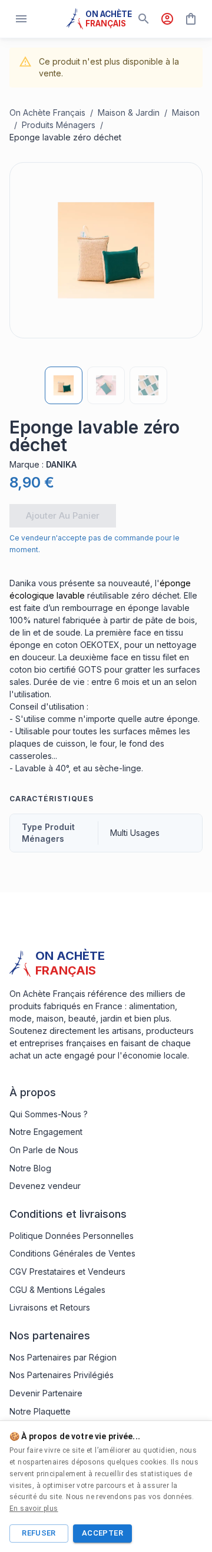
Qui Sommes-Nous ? (48, 1114)
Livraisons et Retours (49, 1307)
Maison (186, 112)
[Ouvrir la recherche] (143, 19)
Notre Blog (30, 1168)
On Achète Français (47, 112)
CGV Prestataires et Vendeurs (67, 1271)
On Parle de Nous (43, 1150)
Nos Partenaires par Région (63, 1357)
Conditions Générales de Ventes (72, 1253)
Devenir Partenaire (45, 1393)
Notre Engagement (45, 1132)
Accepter (102, 1533)
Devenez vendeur (45, 1186)
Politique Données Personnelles (71, 1236)
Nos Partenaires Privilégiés (61, 1375)
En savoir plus (33, 1508)
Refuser (39, 1533)
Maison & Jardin (129, 112)
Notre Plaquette (40, 1411)
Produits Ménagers (58, 125)
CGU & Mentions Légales (57, 1290)
